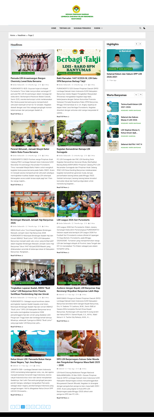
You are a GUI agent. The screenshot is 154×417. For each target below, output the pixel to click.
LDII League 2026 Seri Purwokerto (73, 220)
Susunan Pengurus (82, 28)
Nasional (25, 354)
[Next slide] (140, 43)
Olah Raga (84, 212)
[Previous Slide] (136, 43)
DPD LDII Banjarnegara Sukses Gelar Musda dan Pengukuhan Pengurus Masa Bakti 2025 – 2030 (78, 362)
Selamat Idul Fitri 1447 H (131, 144)
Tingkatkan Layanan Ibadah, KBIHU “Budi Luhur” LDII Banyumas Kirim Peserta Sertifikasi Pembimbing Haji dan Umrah (30, 291)
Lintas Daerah (73, 212)
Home (53, 28)
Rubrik (97, 28)
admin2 (61, 294)
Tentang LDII (64, 28)
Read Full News (16, 114)
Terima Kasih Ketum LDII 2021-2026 (124, 74)
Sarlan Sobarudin (19, 85)
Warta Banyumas (28, 73)
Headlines (16, 73)
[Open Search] (140, 28)
